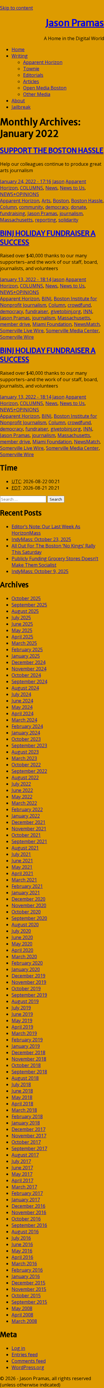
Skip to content (16, 8)
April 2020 (22, 950)
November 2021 (29, 828)
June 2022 (22, 790)
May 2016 (22, 1251)
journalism (71, 213)
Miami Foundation (52, 324)
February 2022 (27, 809)
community (31, 207)
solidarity (68, 220)
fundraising (12, 213)
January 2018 (26, 1123)
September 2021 (29, 841)
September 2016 (29, 1225)
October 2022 (26, 764)
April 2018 (22, 1103)
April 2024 (22, 713)
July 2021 (21, 854)
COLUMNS (31, 188)
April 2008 (22, 1315)
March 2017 (24, 1187)
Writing (20, 56)
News (51, 188)
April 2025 (22, 637)
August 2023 (25, 752)
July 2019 (21, 1008)
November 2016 (29, 1212)
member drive (15, 324)
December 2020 (28, 899)
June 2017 (22, 1167)
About (18, 100)
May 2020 (22, 944)
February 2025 (27, 649)
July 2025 (21, 617)
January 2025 (26, 656)
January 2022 (26, 816)
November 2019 (29, 982)
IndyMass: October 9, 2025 (40, 571)
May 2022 (22, 796)
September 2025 (29, 605)
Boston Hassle (87, 200)
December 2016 (28, 1206)
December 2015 (28, 1283)
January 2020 (26, 969)
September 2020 (29, 918)
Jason (58, 181)
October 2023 (26, 739)
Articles (31, 81)
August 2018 (25, 1078)
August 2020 (25, 924)
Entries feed (25, 1354)
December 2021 (28, 822)
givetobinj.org (66, 311)
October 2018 (26, 1065)
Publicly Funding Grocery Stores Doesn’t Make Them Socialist (55, 561)
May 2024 (22, 707)
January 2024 (26, 732)
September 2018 (29, 1071)
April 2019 (22, 1027)
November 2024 (29, 669)
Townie (31, 68)
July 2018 (21, 1084)
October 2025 (26, 598)
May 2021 (22, 867)
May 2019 (22, 1020)
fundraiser (36, 311)
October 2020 (26, 912)
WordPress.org (28, 1367)
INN (87, 311)
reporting (45, 220)
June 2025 (22, 624)
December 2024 (28, 662)
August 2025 (25, 611)
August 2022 (25, 777)
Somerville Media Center (72, 330)
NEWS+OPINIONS (19, 194)
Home (18, 49)
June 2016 (22, 1244)
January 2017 (26, 1199)
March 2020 (24, 956)
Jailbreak (21, 107)
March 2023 (24, 758)
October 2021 (26, 835)
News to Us (72, 188)
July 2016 (21, 1238)
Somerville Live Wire (22, 330)
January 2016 (26, 1276)
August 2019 (25, 1001)
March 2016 (24, 1263)
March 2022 (24, 803)
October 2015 (26, 1295)
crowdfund (79, 305)
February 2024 (27, 726)
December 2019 (28, 976)
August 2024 (25, 688)
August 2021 (25, 848)
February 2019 (27, 1039)
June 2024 (22, 700)
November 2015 (29, 1289)
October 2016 (26, 1219)
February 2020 (27, 963)
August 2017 (25, 1155)
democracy (56, 207)
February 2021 (27, 886)
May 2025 (22, 630)
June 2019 (22, 1014)
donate (78, 207)
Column (8, 207)
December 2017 (28, 1129)
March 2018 (24, 1110)
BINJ (46, 298)
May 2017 (22, 1174)
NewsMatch (87, 324)
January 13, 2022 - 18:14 (25, 279)
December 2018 (28, 1052)
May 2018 (22, 1097)
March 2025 (24, 643)
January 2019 (26, 1046)
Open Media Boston (44, 88)
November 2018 (29, 1059)
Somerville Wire (17, 337)
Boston (61, 200)
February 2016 (27, 1270)
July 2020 (21, 931)
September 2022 (29, 771)
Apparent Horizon (42, 62)
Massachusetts (16, 220)
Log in (18, 1348)
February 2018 (27, 1116)
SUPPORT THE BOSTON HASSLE (51, 150)
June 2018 (22, 1091)
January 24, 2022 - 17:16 (25, 181)
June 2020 (22, 937)
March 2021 (24, 880)
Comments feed (29, 1361)
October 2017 (26, 1142)
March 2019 (24, 1033)
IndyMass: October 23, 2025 (41, 539)
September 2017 (29, 1148)
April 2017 (22, 1180)
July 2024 (21, 694)
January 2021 (26, 892)
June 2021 (22, 860)
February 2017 (27, 1193)
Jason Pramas (75, 23)
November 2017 (29, 1135)
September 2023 (29, 745)
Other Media (36, 94)
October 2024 (26, 675)
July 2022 (21, 784)
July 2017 (21, 1161)
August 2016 (25, 1231)
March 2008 (24, 1321)
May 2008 (22, 1308)
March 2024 (24, 720)
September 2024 (29, 681)
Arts (46, 200)
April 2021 (22, 873)
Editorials (33, 75)
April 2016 (22, 1257)
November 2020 (29, 905)
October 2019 (26, 988)
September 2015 (29, 1302)
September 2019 (29, 995)
